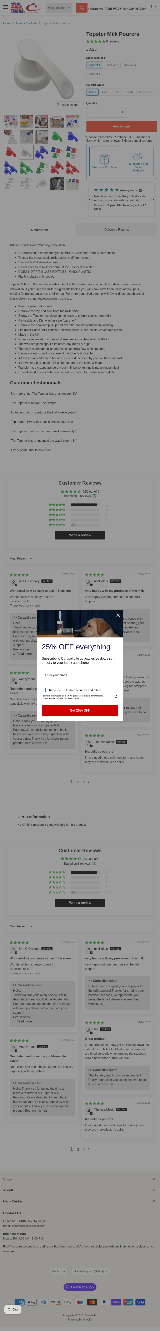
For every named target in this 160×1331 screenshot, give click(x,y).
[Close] (118, 615)
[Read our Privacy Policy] (116, 696)
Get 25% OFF (80, 710)
